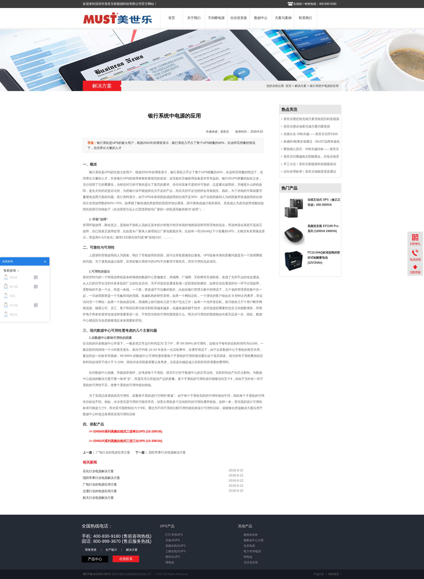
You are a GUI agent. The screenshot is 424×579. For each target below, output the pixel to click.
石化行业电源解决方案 (98, 471)
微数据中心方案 (254, 540)
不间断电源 (216, 18)
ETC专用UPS (174, 534)
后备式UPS (172, 540)
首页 (171, 18)
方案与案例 (283, 18)
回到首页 (333, 574)
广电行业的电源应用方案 (113, 452)
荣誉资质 (91, 549)
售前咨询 (10, 270)
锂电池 (169, 562)
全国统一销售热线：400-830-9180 (314, 4)
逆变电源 (249, 545)
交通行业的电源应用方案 (100, 491)
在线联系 (125, 559)
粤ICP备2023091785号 (97, 574)
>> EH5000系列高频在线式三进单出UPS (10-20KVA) (125, 431)
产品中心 (95, 559)
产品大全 (318, 574)
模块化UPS (172, 556)
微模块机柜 (251, 534)
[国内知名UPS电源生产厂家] (118, 23)
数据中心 (260, 18)
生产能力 (111, 549)
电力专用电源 (252, 551)
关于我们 (194, 18)
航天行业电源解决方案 (98, 497)
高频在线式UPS (175, 545)
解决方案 (300, 86)
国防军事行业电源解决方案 (167, 452)
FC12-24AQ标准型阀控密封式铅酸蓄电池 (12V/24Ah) (324, 257)
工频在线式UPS (175, 551)
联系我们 (305, 18)
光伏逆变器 (238, 18)
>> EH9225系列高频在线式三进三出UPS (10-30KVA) (125, 441)
